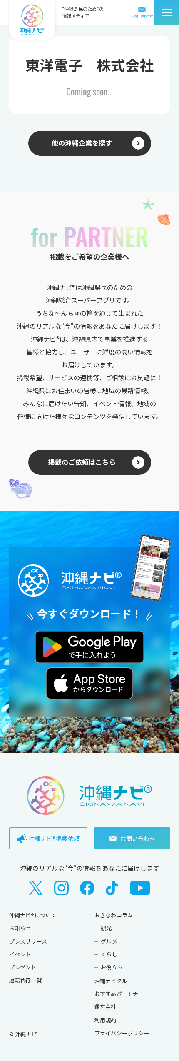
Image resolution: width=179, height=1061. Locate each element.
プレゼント (23, 967)
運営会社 (105, 1007)
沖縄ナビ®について (33, 915)
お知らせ (20, 928)
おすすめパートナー (119, 994)
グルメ (109, 941)
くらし (109, 954)
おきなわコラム (113, 915)
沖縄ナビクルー (113, 981)
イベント (20, 954)
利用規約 (105, 1020)
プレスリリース (28, 941)
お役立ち (112, 967)
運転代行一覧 (25, 980)
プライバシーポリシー (121, 1033)
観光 (106, 928)
